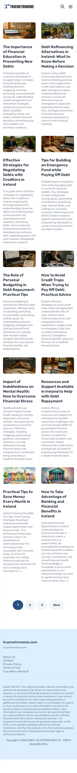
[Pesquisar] (62, 6)
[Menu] (70, 6)
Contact (8, 660)
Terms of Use (11, 667)
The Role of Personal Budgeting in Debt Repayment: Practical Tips (19, 285)
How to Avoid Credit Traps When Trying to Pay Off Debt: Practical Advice (56, 285)
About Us (9, 657)
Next (56, 605)
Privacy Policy (12, 664)
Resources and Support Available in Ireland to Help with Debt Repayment (57, 391)
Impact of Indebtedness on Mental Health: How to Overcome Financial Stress (19, 391)
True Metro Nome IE (16, 671)
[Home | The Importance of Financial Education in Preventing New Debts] (20, 7)
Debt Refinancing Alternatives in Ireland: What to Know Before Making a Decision (57, 56)
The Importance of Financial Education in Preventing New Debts (18, 56)
